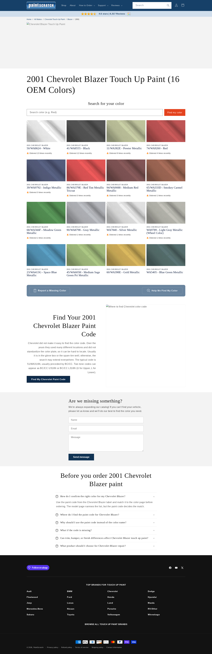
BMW (69, 591)
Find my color (174, 112)
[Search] (168, 5)
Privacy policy (52, 647)
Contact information (114, 647)
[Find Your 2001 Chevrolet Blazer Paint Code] (145, 346)
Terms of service (82, 647)
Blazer (70, 19)
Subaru (30, 614)
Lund (110, 603)
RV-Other (152, 609)
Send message (81, 457)
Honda (110, 597)
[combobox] (152, 5)
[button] (86, 5)
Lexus (70, 603)
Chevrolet (112, 591)
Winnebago (154, 614)
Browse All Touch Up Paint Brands (106, 624)
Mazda (151, 603)
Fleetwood (32, 597)
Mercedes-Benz (35, 609)
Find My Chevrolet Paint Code (48, 379)
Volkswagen (113, 614)
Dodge (151, 591)
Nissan (70, 609)
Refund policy (66, 647)
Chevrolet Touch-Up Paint (55, 19)
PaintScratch (38, 647)
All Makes (38, 19)
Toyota (70, 614)
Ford (69, 597)
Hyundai (152, 597)
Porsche (111, 609)
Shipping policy (98, 647)
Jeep (29, 603)
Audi (29, 591)
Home (29, 19)
